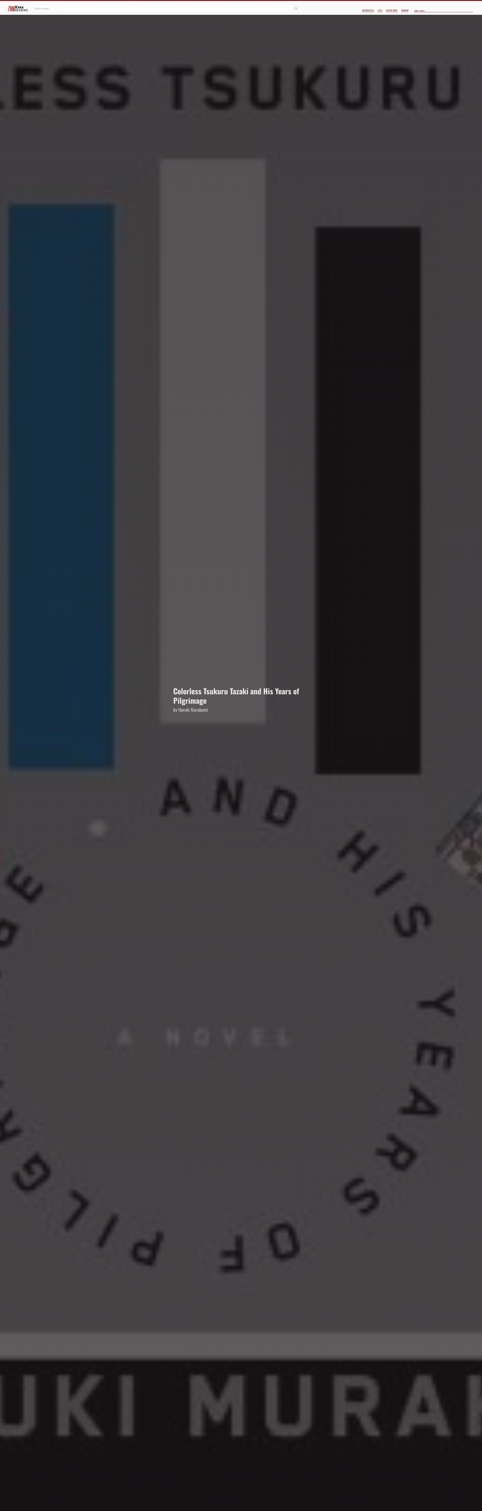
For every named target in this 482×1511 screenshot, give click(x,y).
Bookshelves (368, 10)
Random (404, 10)
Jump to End (419, 11)
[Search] (296, 8)
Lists (380, 10)
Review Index (392, 10)
